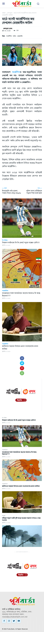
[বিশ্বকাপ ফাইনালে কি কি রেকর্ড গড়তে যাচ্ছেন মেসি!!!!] (22, 436)
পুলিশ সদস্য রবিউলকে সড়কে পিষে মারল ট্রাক (34, 191)
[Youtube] (19, 621)
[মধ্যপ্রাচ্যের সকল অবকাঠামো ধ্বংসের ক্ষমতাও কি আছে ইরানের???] (22, 470)
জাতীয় (3, 515)
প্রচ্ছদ (4, 13)
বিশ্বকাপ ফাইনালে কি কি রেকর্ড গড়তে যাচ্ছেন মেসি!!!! (19, 420)
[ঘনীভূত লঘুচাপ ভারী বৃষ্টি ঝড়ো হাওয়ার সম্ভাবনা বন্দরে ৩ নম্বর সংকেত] (22, 536)
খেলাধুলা (9, 13)
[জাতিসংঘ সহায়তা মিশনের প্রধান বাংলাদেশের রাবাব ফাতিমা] (22, 502)
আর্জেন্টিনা (9, 36)
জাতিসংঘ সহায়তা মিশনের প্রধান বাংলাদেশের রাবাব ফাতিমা (21, 486)
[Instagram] (9, 621)
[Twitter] (22, 363)
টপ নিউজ (4, 418)
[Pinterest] (22, 368)
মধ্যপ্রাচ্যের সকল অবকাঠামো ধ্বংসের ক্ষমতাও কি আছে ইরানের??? (19, 453)
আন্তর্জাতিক (4, 450)
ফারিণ (14, 36)
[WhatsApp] (22, 373)
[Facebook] (22, 358)
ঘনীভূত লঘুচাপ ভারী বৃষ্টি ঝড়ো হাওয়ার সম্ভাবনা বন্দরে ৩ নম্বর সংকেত (21, 519)
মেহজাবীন (20, 36)
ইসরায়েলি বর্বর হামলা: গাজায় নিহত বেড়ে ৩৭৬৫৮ (11, 191)
